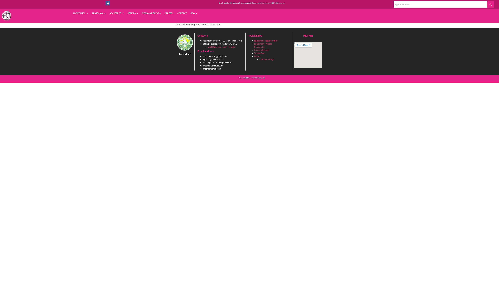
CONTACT (182, 13)
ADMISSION (97, 13)
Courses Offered (261, 50)
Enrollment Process (263, 44)
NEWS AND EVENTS (151, 13)
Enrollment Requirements (265, 41)
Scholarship (259, 47)
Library (257, 56)
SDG (193, 13)
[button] (80, 13)
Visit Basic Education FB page (221, 47)
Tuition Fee (259, 53)
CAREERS (169, 13)
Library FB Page (266, 59)
